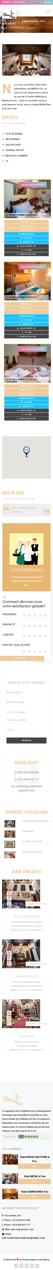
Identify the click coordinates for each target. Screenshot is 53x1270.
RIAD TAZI (26, 1036)
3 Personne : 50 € (26, 230)
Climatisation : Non (28, 254)
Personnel (10, 614)
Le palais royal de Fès (32, 841)
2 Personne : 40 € (26, 226)
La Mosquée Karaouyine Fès (35, 821)
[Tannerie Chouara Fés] (9, 854)
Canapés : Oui (28, 242)
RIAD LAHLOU (26, 976)
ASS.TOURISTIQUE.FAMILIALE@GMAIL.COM (23, 1238)
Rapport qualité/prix (16, 644)
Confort (8, 634)
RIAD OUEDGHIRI (27, 917)
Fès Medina (27, 831)
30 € (34, 1166)
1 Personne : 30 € (26, 221)
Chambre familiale (26, 234)
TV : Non (28, 250)
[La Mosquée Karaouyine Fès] (9, 823)
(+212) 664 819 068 (26, 772)
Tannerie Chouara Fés (32, 852)
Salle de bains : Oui (28, 246)
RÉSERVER (26, 740)
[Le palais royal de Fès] (9, 844)
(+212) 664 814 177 (26, 779)
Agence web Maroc (40, 1259)
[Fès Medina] (9, 834)
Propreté (9, 624)
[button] (26, 452)
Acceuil (4, 28)
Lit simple (28, 238)
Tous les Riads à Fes (17, 28)
